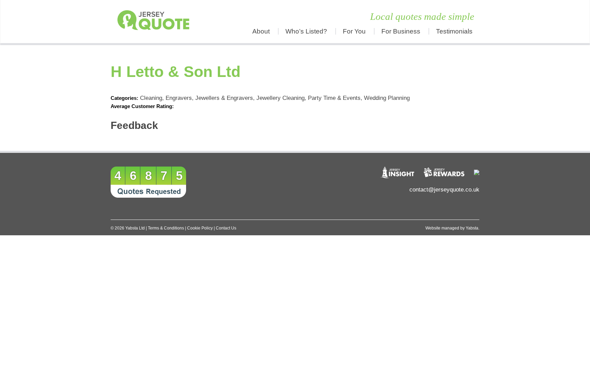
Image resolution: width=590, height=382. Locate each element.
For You (354, 31)
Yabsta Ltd (135, 228)
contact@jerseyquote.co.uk (444, 189)
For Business (400, 31)
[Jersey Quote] (157, 21)
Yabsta (472, 228)
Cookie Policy (200, 228)
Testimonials (454, 31)
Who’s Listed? (306, 31)
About (261, 31)
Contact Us (226, 228)
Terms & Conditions (166, 228)
